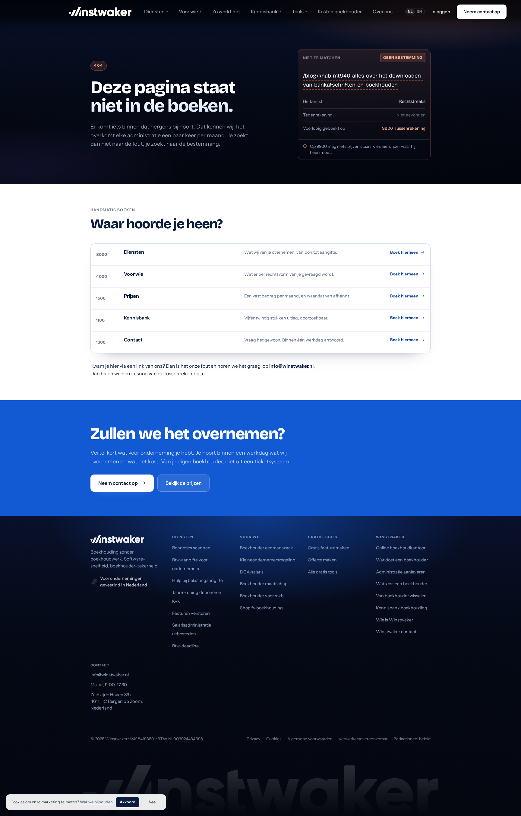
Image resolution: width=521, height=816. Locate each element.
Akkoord (127, 802)
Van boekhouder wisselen (401, 596)
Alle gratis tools (322, 572)
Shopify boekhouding (261, 608)
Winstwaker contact (396, 631)
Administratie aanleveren (401, 572)
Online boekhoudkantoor (400, 548)
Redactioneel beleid (412, 738)
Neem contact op (481, 11)
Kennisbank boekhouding (401, 608)
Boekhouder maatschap (264, 583)
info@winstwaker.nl (291, 366)
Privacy (253, 738)
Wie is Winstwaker (394, 620)
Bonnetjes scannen (191, 548)
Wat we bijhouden (96, 802)
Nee (152, 802)
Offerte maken (322, 560)
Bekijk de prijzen (184, 483)
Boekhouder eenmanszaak (266, 548)
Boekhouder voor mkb (262, 596)
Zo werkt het (226, 11)
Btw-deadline (185, 646)
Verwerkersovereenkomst (363, 738)
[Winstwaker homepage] (100, 11)
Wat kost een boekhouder (401, 583)
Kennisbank (266, 11)
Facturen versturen (191, 613)
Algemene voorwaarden (310, 738)
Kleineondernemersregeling (267, 560)
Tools (299, 11)
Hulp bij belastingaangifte (197, 580)
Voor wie (190, 11)
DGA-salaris (252, 572)
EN (419, 11)
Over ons (383, 11)
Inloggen (440, 11)
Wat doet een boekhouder (402, 560)
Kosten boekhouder (340, 11)
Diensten (156, 11)
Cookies (273, 738)
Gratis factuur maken (328, 548)
